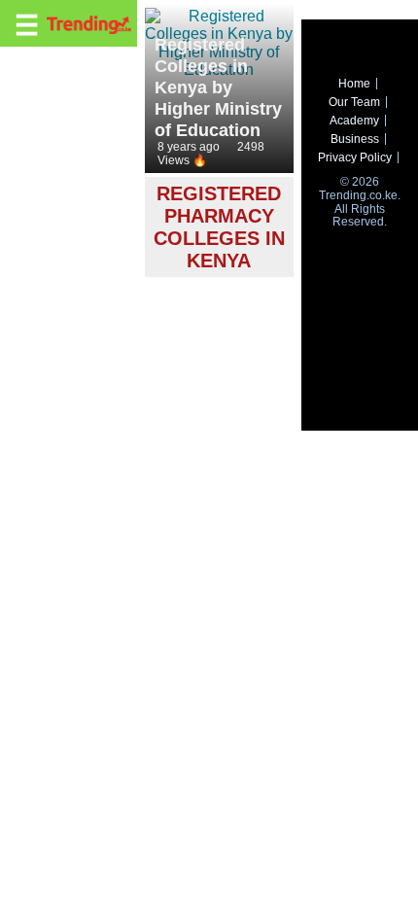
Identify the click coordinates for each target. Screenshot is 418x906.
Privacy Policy (355, 157)
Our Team (354, 102)
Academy (354, 120)
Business (355, 139)
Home (354, 83)
